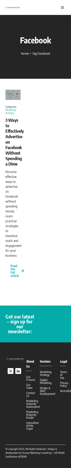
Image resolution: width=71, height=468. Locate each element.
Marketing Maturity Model (32, 415)
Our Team (29, 386)
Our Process (30, 378)
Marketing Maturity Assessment (33, 404)
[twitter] (10, 371)
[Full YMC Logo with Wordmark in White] (14, 359)
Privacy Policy (64, 384)
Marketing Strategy (10, 111)
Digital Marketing (46, 381)
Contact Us (30, 394)
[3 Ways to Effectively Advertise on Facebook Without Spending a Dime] (13, 92)
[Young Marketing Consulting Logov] (12, 7)
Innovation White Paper (32, 425)
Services (45, 361)
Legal (63, 361)
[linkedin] (18, 371)
